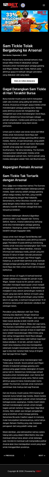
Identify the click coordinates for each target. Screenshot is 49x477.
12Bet (9, 186)
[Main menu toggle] (43, 5)
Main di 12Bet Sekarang (24, 81)
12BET (38, 471)
